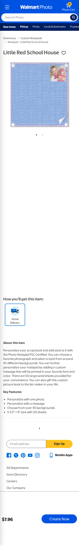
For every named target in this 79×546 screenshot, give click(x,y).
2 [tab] (42, 134)
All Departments (17, 468)
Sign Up (59, 444)
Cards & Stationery (55, 26)
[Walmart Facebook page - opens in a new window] (8, 455)
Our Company (16, 488)
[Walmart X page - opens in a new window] (16, 455)
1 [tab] (36, 134)
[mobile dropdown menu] (7, 7)
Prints (36, 26)
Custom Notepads (31, 38)
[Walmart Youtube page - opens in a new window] (30, 455)
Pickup (24, 26)
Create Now (59, 519)
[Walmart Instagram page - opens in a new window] (37, 455)
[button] (63, 53)
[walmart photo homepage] (36, 7)
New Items (9, 26)
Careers (11, 481)
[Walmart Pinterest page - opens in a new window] (23, 455)
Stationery (9, 38)
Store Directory (16, 474)
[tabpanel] (39, 94)
